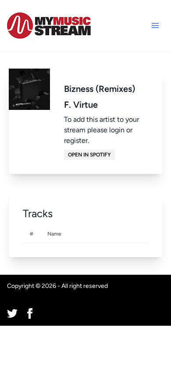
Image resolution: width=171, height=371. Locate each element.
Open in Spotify (89, 155)
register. (76, 140)
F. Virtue (81, 104)
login (117, 130)
